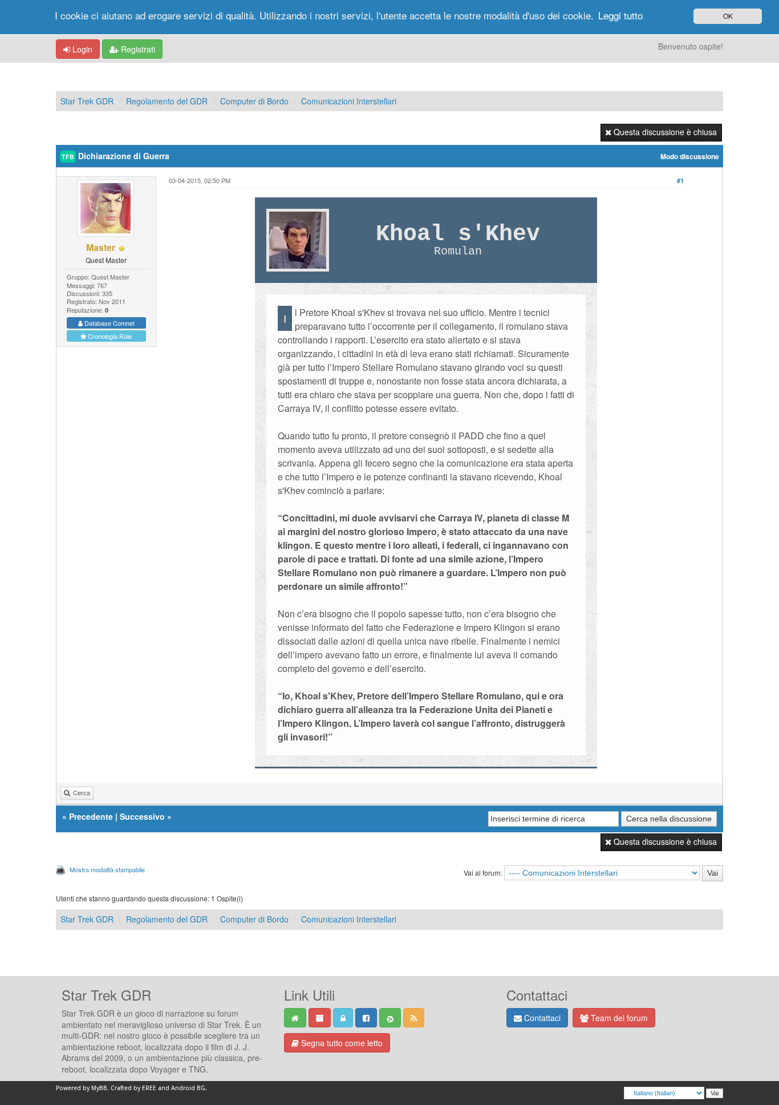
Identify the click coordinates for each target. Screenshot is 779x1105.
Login (81, 49)
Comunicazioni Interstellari (348, 101)
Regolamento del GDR (167, 101)
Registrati (137, 49)
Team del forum (618, 1017)
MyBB (99, 1088)
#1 (680, 180)
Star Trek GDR (86, 101)
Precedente (91, 816)
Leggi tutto (620, 15)
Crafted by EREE (133, 1088)
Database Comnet (109, 322)
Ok (728, 16)
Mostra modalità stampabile (107, 869)
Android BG (188, 1088)
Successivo (142, 816)
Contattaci (541, 1017)
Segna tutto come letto (341, 1043)
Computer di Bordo (254, 101)
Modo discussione (689, 156)
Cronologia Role (109, 336)
